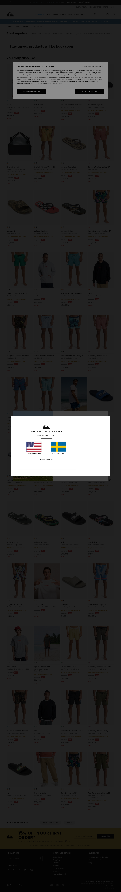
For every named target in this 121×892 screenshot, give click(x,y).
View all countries (46, 459)
